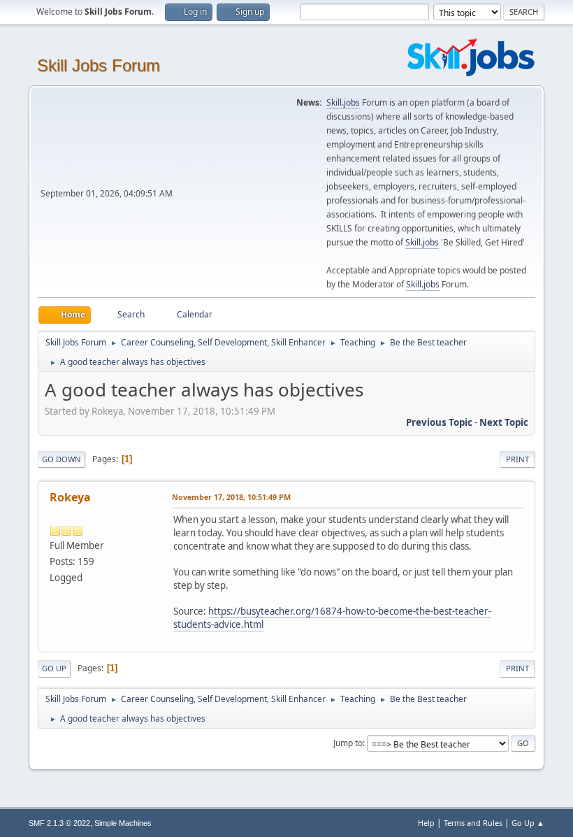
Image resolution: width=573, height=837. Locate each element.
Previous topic (439, 422)
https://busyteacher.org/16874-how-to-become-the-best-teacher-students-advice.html (332, 618)
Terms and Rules (473, 822)
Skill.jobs (343, 102)
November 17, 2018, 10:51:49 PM (231, 497)
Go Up (54, 668)
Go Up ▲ (528, 822)
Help (426, 822)
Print (517, 459)
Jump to (348, 743)
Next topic (503, 422)
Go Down (61, 459)
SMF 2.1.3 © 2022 (59, 823)
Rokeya (70, 497)
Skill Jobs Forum (98, 65)
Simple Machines (123, 823)
